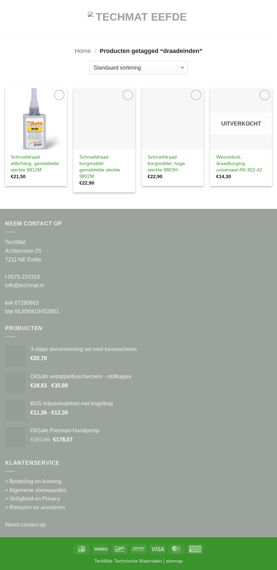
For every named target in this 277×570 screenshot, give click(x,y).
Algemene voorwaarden (38, 490)
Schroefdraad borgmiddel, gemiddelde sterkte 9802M (99, 166)
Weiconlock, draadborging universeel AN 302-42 (239, 163)
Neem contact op (25, 524)
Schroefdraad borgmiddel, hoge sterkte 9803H (166, 163)
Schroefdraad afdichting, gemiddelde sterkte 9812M (35, 163)
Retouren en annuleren (37, 507)
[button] (9, 22)
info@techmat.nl (24, 285)
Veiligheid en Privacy (34, 498)
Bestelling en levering (35, 481)
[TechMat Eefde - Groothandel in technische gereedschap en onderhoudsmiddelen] (138, 22)
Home (83, 50)
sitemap (174, 561)
